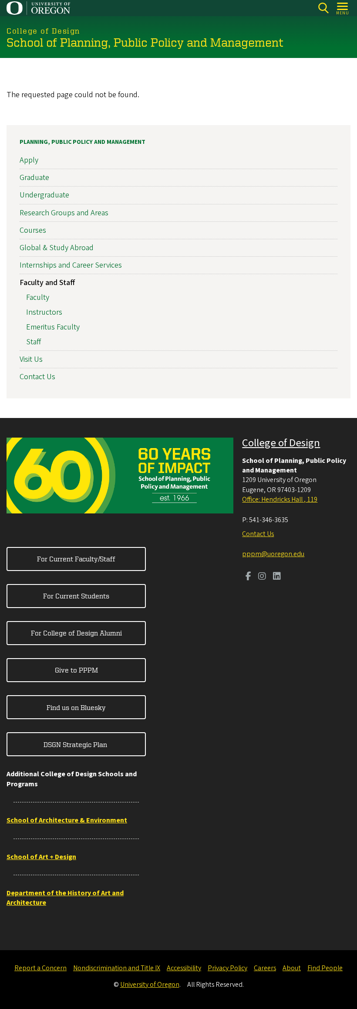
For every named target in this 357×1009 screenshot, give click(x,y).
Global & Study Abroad (57, 247)
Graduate (34, 177)
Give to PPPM (76, 670)
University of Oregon (149, 984)
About (292, 968)
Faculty (37, 297)
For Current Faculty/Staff (76, 559)
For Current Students (76, 596)
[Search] (323, 8)
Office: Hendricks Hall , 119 (279, 499)
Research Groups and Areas (64, 212)
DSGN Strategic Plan (76, 744)
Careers (265, 968)
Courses (33, 230)
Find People (325, 968)
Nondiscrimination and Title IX (116, 968)
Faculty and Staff (47, 282)
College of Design (281, 443)
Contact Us (37, 376)
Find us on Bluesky (76, 707)
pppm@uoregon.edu (273, 554)
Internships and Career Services (71, 265)
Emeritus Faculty (53, 327)
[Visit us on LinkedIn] (276, 577)
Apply (29, 160)
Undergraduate (44, 195)
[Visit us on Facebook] (248, 577)
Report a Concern (40, 968)
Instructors (44, 312)
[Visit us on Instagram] (262, 577)
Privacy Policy (227, 968)
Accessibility (184, 968)
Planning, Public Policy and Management (82, 142)
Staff (33, 341)
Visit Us (31, 359)
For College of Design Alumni (76, 633)
